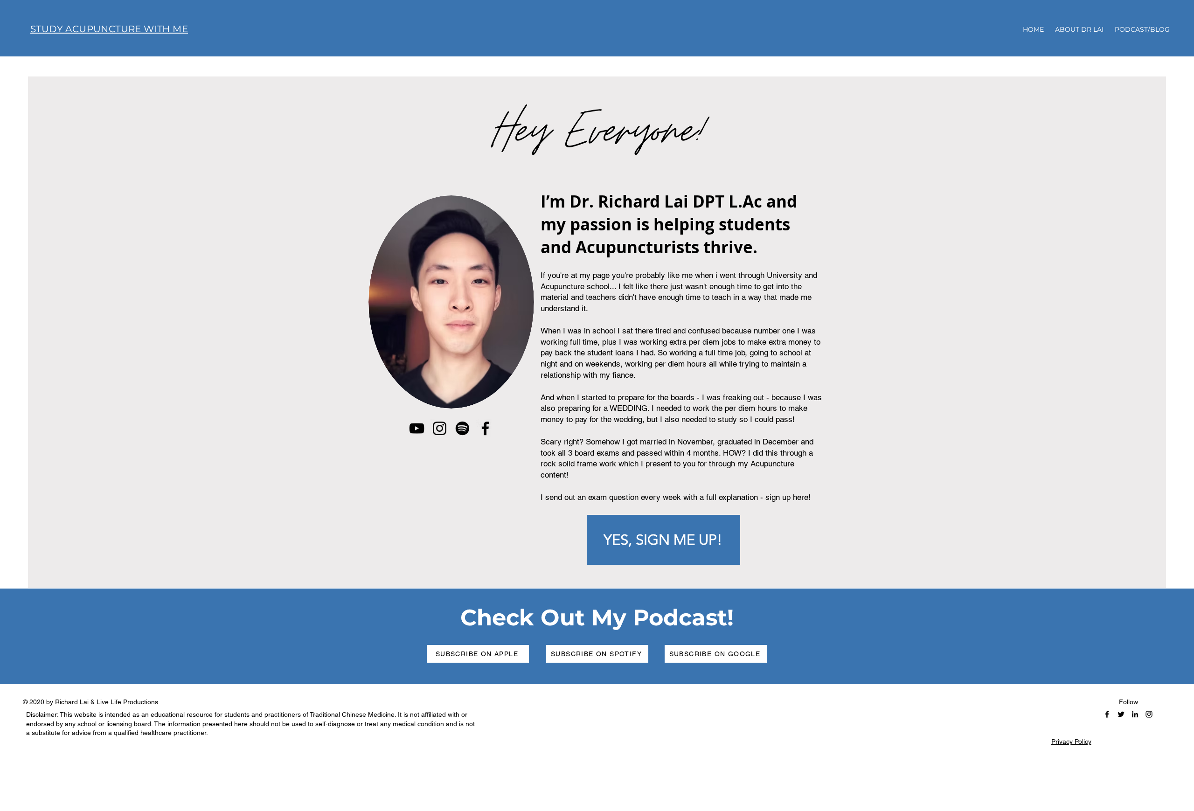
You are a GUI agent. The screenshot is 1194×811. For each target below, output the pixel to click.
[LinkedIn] (1135, 714)
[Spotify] (462, 428)
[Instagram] (439, 428)
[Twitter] (1121, 714)
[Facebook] (485, 428)
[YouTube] (417, 428)
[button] (663, 540)
